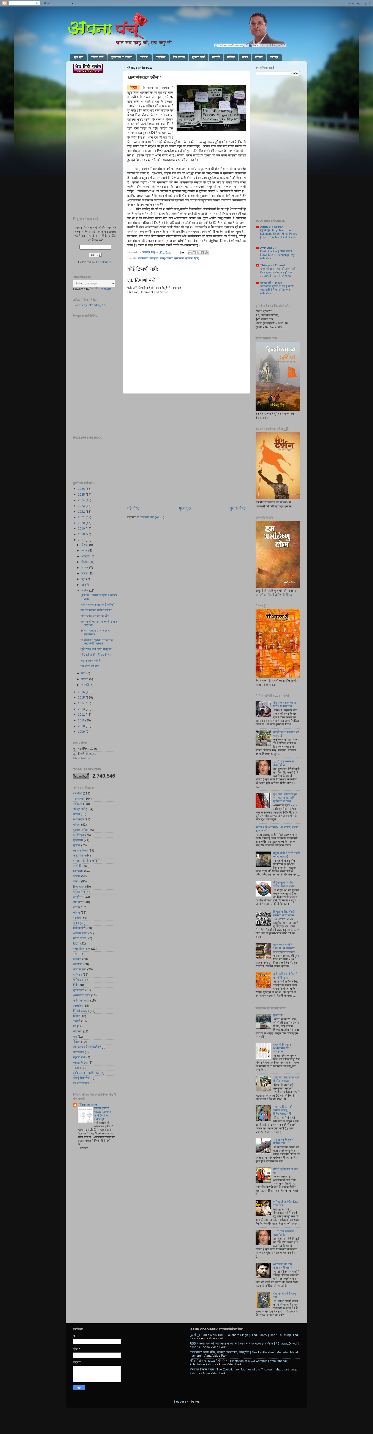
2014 (82, 703)
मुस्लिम (189, 258)
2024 (82, 500)
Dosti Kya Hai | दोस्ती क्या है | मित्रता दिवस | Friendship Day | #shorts (278, 255)
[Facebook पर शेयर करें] (202, 252)
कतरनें (216, 57)
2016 (82, 692)
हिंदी (75, 985)
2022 (82, 511)
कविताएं (144, 57)
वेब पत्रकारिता (81, 1083)
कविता (76, 912)
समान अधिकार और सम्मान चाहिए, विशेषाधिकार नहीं (283, 1110)
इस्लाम (76, 876)
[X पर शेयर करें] (198, 252)
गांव (75, 1036)
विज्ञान (76, 1016)
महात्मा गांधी (79, 1057)
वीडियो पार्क (97, 57)
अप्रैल (85, 590)
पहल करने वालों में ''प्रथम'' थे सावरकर (284, 946)
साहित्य (77, 917)
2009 (82, 731)
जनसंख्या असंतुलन (148, 258)
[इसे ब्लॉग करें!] (194, 252)
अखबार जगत (80, 933)
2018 (82, 534)
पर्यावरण (77, 974)
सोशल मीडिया (80, 1062)
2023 (82, 505)
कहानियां (160, 57)
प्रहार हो (278, 1015)
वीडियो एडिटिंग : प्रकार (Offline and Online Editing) (102, 1114)
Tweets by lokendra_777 (90, 305)
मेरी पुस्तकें (179, 57)
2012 (82, 714)
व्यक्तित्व (77, 804)
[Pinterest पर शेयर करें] (206, 252)
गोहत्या (76, 1041)
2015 (82, 697)
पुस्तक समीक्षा (80, 829)
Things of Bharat (272, 265)
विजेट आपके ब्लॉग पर (81, 758)
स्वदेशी (76, 1021)
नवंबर (84, 550)
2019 (82, 528)
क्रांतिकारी (78, 990)
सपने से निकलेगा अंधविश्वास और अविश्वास (282, 1048)
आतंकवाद (78, 871)
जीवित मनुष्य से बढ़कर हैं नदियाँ (97, 604)
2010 (82, 726)
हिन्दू (196, 258)
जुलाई (85, 573)
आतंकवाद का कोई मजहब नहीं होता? (282, 1266)
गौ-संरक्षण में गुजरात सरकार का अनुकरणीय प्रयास (97, 641)
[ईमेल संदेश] (182, 252)
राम (75, 953)
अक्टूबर (85, 556)
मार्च (83, 673)
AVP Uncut (268, 247)
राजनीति (77, 793)
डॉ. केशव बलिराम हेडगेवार (87, 1047)
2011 (81, 720)
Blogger (179, 1401)
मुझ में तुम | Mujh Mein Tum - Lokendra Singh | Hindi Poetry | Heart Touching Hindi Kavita (278, 234)
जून (83, 579)
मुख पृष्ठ (78, 57)
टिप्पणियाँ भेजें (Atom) (152, 517)
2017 (82, 540)
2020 (82, 523)
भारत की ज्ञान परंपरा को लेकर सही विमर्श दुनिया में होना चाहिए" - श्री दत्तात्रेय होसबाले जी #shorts (277, 272)
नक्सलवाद (78, 1052)
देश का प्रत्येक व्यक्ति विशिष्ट (96, 610)
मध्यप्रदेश (78, 819)
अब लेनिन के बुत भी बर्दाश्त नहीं (283, 1141)
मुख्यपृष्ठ (185, 508)
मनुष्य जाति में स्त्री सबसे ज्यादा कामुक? (286, 855)
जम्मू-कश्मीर (166, 258)
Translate (105, 288)
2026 (82, 488)
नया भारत (78, 902)
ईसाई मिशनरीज (81, 1078)
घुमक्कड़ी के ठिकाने (121, 57)
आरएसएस (78, 798)
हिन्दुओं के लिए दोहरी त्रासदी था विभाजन (284, 913)
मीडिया (231, 57)
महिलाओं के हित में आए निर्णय (96, 655)
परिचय (258, 57)
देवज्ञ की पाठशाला (271, 282)
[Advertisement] (186, 415)
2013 (82, 709)
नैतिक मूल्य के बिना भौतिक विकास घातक (284, 884)
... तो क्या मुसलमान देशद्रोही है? (283, 763)
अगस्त (85, 567)
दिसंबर (85, 545)
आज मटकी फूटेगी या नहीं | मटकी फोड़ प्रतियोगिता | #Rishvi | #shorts (277, 290)
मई (83, 584)
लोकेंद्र (274, 57)
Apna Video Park (272, 226)
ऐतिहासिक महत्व (81, 948)
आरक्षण (77, 1067)
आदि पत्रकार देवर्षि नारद (86, 1073)
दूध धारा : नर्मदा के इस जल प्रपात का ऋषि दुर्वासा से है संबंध (285, 798)
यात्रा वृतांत (79, 938)
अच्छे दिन (78, 866)
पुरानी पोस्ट (238, 508)
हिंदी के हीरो (79, 928)
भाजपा (76, 814)
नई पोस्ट (133, 508)
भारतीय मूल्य (79, 969)
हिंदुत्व (76, 943)
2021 (82, 517)
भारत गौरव (78, 855)
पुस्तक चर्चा (198, 57)
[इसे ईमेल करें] (190, 252)
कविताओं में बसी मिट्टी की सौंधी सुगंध (285, 975)
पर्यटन (76, 907)
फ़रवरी (85, 679)
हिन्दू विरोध (78, 886)
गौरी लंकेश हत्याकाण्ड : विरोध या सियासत (285, 704)
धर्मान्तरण (78, 979)
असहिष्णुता (78, 835)
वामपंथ (76, 881)
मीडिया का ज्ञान (87, 1104)
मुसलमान (179, 258)
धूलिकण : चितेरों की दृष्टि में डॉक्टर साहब (286, 1079)
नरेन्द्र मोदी (79, 809)
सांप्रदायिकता (80, 850)
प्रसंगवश (78, 840)
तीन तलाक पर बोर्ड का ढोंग (95, 616)
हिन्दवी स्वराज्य (81, 1011)
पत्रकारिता (79, 891)
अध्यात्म (77, 959)
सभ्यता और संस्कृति (83, 860)
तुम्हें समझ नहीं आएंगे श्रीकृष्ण (96, 649)
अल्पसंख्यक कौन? (90, 660)
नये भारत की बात (90, 666)
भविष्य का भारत (81, 1000)
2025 (82, 494)
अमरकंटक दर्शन (81, 995)
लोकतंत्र (78, 1005)
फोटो (245, 57)
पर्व (74, 1026)
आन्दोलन (77, 964)
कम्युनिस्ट (78, 897)
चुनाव (76, 923)
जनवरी (85, 684)
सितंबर (85, 562)
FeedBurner (104, 262)
